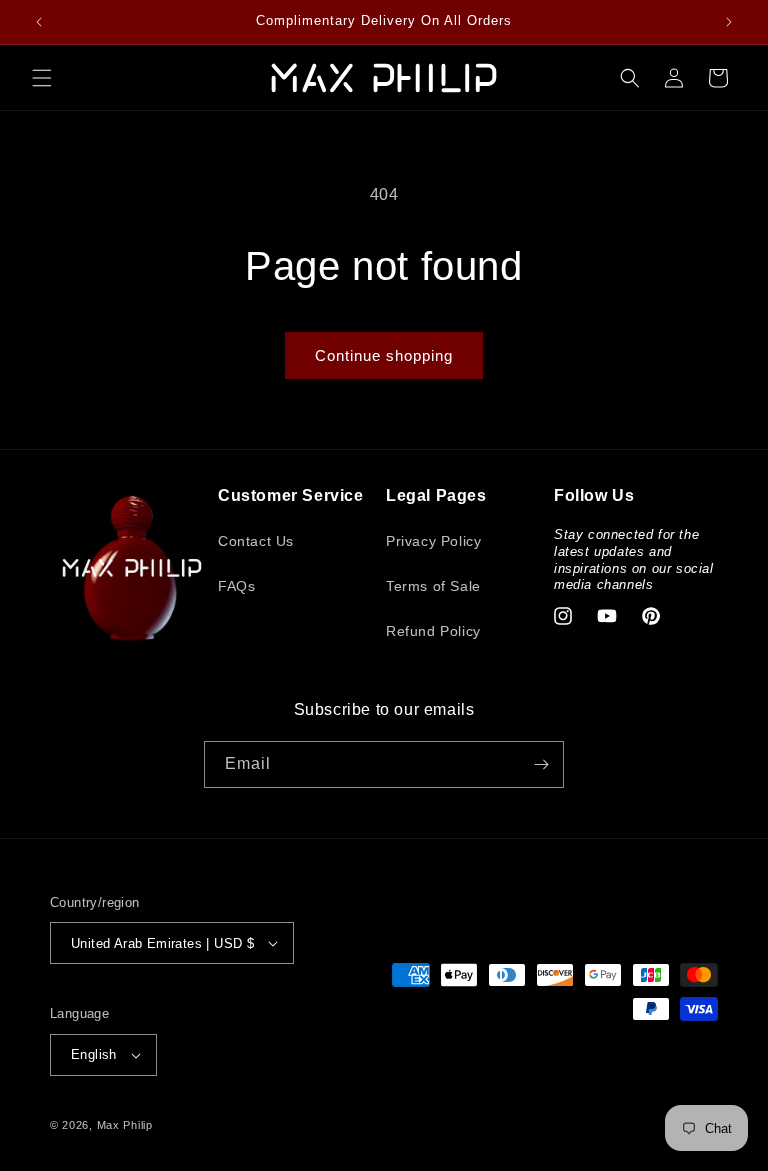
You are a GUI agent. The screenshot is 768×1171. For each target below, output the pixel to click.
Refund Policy (433, 631)
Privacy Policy (433, 541)
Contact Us (256, 541)
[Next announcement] (729, 22)
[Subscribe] (541, 764)
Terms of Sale (433, 586)
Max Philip (125, 1125)
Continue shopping (384, 355)
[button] (42, 78)
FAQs (236, 586)
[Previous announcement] (39, 22)
